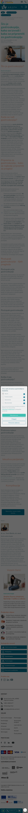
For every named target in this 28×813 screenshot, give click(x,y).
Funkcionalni (8, 397)
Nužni (6, 393)
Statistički (8, 400)
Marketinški (8, 403)
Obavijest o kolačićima (8, 409)
